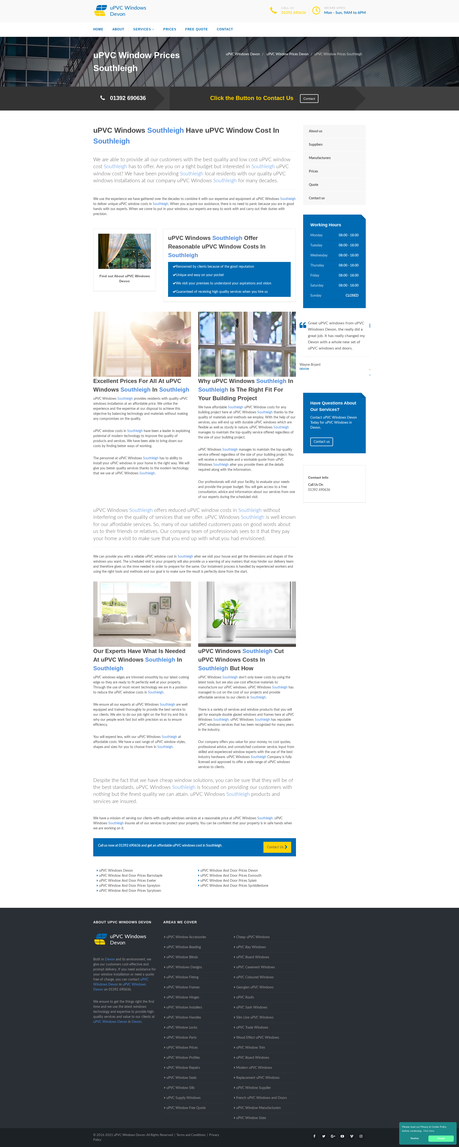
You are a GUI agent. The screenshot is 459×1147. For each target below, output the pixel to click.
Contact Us (275, 847)
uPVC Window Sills (180, 1088)
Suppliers (315, 144)
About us (315, 131)
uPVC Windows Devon (116, 870)
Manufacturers (320, 158)
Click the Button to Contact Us (249, 98)
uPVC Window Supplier (253, 1088)
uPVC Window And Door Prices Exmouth (231, 875)
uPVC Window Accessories (186, 937)
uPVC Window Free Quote (186, 1108)
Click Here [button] (428, 1131)
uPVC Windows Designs (184, 967)
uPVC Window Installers (184, 1007)
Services (142, 29)
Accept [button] (441, 1138)
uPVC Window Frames (183, 987)
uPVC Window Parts (181, 1037)
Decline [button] (415, 1138)
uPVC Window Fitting (182, 977)
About (118, 29)
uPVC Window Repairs (183, 1067)
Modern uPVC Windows (254, 1067)
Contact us (317, 198)
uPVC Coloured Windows (255, 977)
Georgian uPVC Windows (254, 987)
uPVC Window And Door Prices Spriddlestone (234, 885)
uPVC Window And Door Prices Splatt (228, 880)
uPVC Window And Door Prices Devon (229, 870)
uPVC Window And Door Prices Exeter (127, 880)
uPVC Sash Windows (251, 1007)
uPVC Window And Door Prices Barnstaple (130, 875)
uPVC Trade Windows (252, 1027)
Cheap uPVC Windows (253, 937)
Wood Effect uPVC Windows (257, 1037)
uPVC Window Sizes (251, 1118)
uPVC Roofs (245, 997)
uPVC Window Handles (183, 1017)
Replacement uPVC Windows (257, 1078)
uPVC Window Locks (181, 1027)
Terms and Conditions (191, 1135)
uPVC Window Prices (182, 1047)
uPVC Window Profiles (183, 1057)
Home (98, 29)
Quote (313, 185)
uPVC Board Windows (252, 957)
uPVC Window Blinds (182, 957)
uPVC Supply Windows (183, 1098)
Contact (225, 29)
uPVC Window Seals (181, 1078)
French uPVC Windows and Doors (261, 1098)
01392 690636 (293, 13)
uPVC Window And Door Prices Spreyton (129, 885)
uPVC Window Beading (183, 947)
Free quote (196, 29)
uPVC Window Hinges (182, 997)
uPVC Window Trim (250, 1047)
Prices (169, 29)
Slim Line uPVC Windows (254, 1017)
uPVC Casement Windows (255, 967)
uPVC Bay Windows (251, 947)
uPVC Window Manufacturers (258, 1108)
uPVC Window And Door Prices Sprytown (130, 890)
